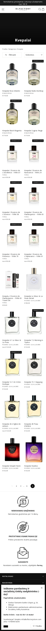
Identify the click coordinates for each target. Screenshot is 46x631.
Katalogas (7, 576)
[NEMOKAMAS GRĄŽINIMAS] (23, 501)
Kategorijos (12, 49)
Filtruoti (12, 55)
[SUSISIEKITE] (23, 553)
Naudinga (7, 583)
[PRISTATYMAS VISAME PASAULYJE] (23, 527)
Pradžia (4, 49)
